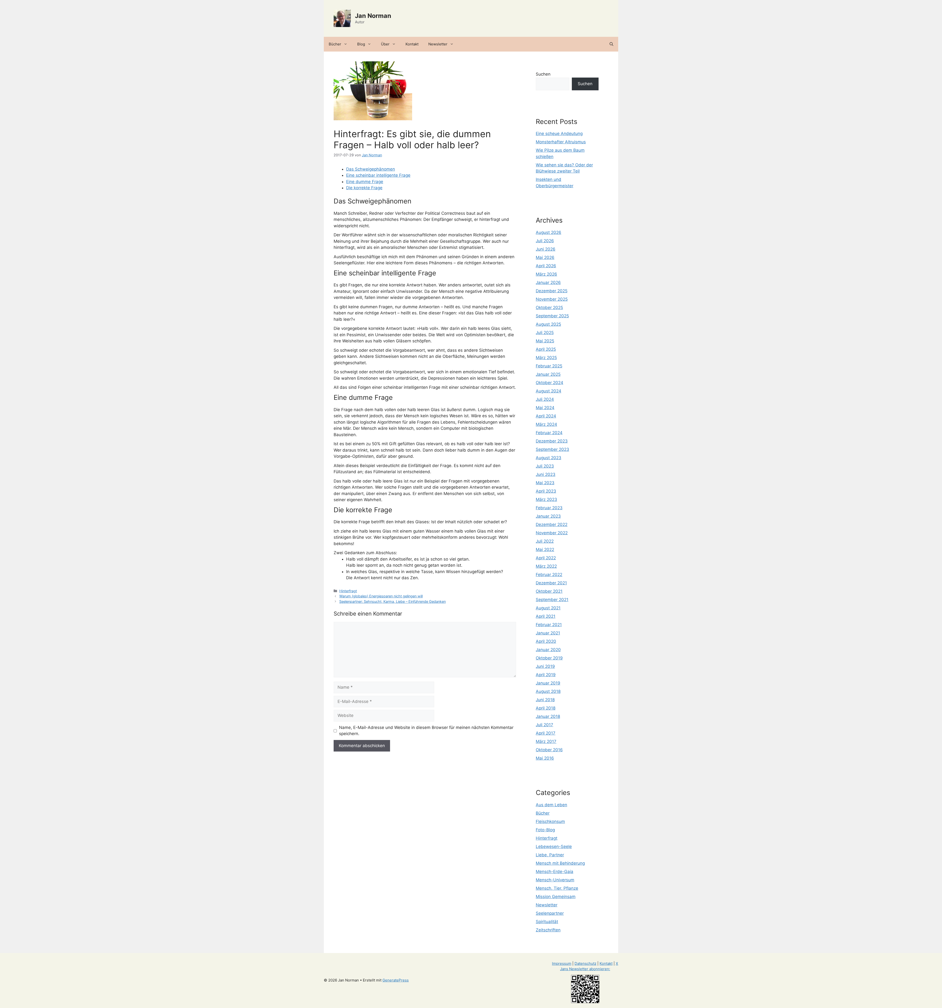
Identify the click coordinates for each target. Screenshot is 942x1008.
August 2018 (548, 691)
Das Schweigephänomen (370, 169)
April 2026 (546, 265)
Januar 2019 (548, 683)
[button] (611, 44)
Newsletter (437, 44)
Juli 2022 (545, 541)
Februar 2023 (549, 507)
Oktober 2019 (549, 658)
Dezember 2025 (551, 290)
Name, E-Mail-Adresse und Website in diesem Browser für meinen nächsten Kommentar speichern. (426, 730)
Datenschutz (585, 963)
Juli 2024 (545, 399)
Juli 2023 (545, 466)
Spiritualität (547, 921)
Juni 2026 (545, 249)
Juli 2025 (545, 332)
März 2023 (546, 499)
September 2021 (552, 599)
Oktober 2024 (549, 382)
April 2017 (545, 733)
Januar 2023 (548, 516)
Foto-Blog (545, 829)
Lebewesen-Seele (554, 846)
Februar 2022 (549, 574)
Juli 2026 (545, 240)
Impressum (561, 963)
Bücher (335, 44)
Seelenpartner (550, 913)
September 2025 (552, 315)
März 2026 (546, 274)
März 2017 (546, 741)
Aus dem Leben (551, 804)
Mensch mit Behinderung (560, 863)
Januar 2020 (548, 649)
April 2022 (546, 557)
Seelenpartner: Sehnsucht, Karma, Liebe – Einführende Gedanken (392, 601)
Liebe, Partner (550, 854)
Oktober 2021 (549, 591)
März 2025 (546, 357)
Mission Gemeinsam (556, 896)
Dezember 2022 (551, 524)
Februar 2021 (549, 624)
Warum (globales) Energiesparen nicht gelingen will (381, 596)
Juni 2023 (545, 474)
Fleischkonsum (550, 821)
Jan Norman (373, 15)
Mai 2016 (545, 758)
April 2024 (546, 416)
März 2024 (546, 424)
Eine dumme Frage (364, 181)
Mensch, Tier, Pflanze (557, 888)
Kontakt (412, 44)
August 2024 (548, 391)
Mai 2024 (545, 407)
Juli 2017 (544, 724)
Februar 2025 (549, 365)
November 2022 (552, 532)
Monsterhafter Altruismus (561, 141)
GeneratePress (395, 980)
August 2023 (548, 457)
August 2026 (548, 232)
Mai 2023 (545, 482)
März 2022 (546, 566)
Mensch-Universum (555, 879)
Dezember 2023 (552, 441)
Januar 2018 (548, 716)
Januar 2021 (548, 633)
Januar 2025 (548, 374)
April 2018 (545, 708)
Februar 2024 (549, 432)
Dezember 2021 (551, 582)
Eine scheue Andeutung (559, 133)
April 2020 (546, 641)
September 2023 (552, 449)
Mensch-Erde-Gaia (554, 871)
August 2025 (548, 324)
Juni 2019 (545, 666)
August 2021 (548, 607)
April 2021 (545, 616)
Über (385, 44)
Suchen (543, 74)
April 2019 (546, 674)
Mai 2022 (545, 549)
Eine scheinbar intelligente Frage (378, 175)
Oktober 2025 (549, 307)
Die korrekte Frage (364, 187)
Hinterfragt (348, 591)
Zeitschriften (548, 929)
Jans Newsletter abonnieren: (585, 969)
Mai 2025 (545, 340)
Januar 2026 (548, 282)
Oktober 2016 (549, 749)
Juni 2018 (545, 699)
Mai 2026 (545, 257)
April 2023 (546, 491)
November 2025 (552, 299)
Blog (361, 44)
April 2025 (546, 349)
